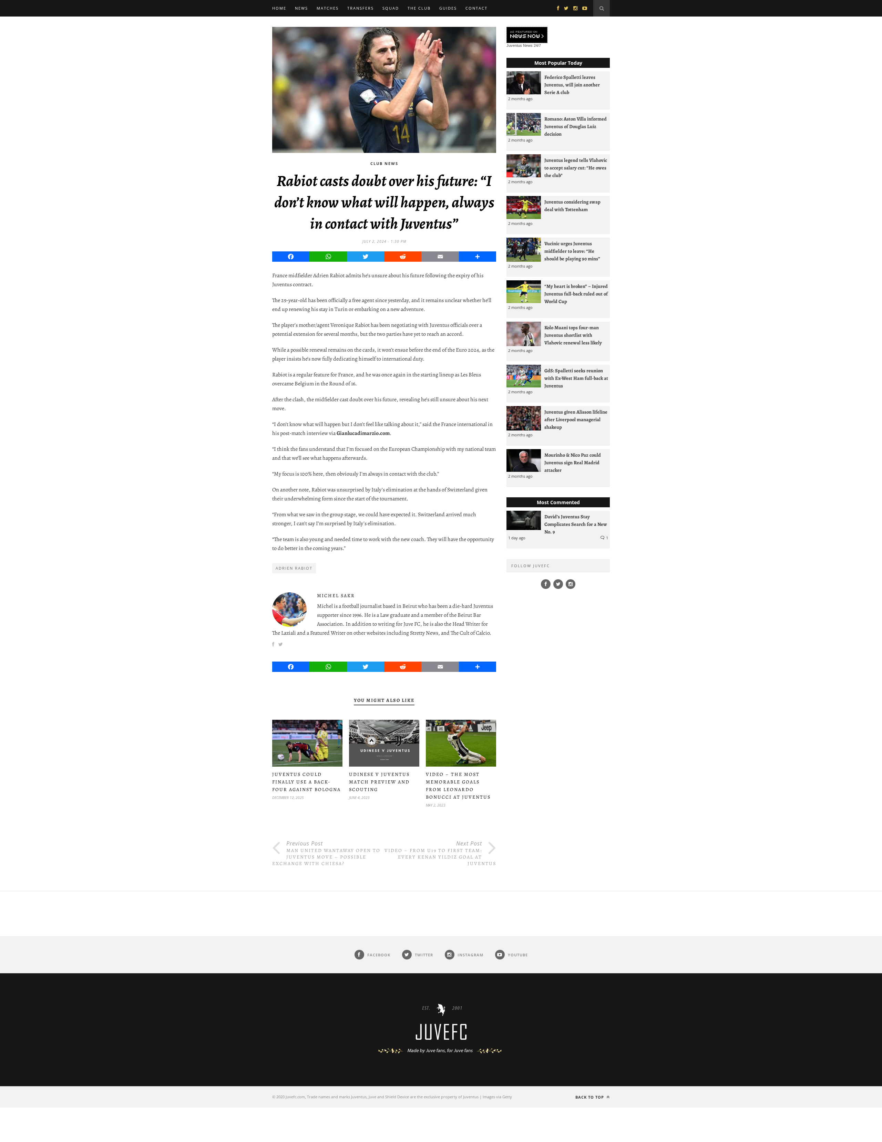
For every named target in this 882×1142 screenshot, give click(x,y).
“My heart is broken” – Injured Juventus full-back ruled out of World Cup (576, 294)
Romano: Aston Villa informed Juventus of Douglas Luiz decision (575, 126)
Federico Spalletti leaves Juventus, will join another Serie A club (572, 85)
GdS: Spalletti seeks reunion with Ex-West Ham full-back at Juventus (576, 378)
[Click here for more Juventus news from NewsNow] (526, 35)
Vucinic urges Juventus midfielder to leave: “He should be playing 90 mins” (572, 251)
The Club (419, 8)
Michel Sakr (336, 595)
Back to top (590, 1097)
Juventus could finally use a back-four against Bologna (306, 782)
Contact (476, 8)
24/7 (537, 45)
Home (279, 8)
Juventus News (519, 45)
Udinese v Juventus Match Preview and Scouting (379, 782)
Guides (448, 8)
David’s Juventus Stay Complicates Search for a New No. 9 (575, 524)
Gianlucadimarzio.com (363, 433)
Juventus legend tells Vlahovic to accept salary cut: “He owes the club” (575, 168)
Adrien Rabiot (294, 568)
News (301, 8)
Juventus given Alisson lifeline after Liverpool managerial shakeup (575, 419)
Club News (384, 163)
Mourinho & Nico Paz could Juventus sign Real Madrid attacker (572, 462)
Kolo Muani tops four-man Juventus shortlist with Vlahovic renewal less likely (573, 335)
